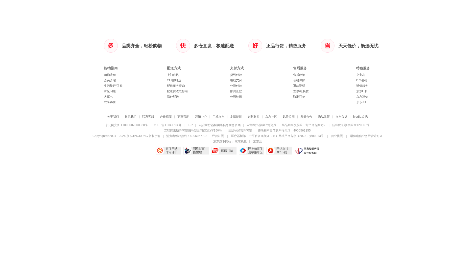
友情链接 (236, 116)
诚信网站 (224, 151)
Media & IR (360, 116)
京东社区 (271, 116)
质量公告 (306, 116)
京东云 (257, 141)
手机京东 (218, 116)
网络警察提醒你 (196, 151)
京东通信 (362, 96)
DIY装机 (361, 80)
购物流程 (110, 75)
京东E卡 (361, 91)
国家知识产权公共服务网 (307, 151)
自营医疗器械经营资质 (261, 125)
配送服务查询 (176, 86)
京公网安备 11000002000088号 (126, 125)
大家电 (108, 96)
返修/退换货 (301, 91)
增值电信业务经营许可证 (366, 136)
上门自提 (173, 75)
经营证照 (218, 136)
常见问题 (110, 91)
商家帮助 (183, 116)
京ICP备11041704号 (167, 125)
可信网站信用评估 (168, 151)
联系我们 (131, 116)
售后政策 (299, 75)
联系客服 (110, 102)
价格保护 (299, 80)
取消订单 (299, 96)
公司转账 (236, 96)
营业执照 (337, 136)
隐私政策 (324, 116)
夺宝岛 (360, 75)
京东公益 (341, 116)
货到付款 (236, 75)
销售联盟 (254, 116)
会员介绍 (110, 80)
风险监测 (289, 116)
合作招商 (166, 116)
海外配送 (173, 96)
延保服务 (362, 86)
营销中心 (201, 116)
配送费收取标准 (177, 91)
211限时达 (174, 80)
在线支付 (236, 80)
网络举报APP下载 (279, 151)
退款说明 (299, 86)
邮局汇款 (236, 91)
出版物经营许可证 (240, 130)
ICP (190, 125)
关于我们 (113, 116)
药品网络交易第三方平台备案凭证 (304, 125)
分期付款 (236, 86)
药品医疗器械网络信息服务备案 (220, 125)
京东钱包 (241, 141)
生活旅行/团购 (113, 86)
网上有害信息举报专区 (251, 151)
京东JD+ (362, 102)
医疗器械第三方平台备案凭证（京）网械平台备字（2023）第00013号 (277, 136)
